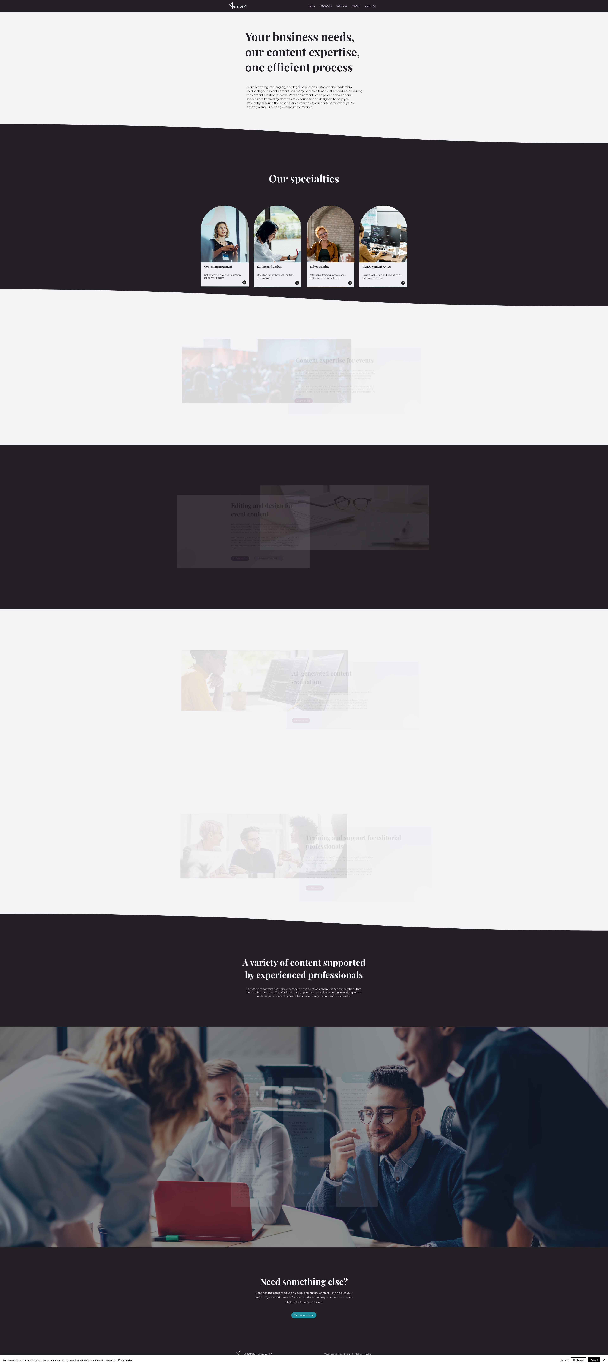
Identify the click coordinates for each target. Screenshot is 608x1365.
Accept (594, 1360)
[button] (341, 6)
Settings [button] (564, 1360)
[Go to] (244, 282)
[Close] (604, 1359)
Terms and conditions (337, 1354)
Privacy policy (363, 1354)
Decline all (578, 1360)
